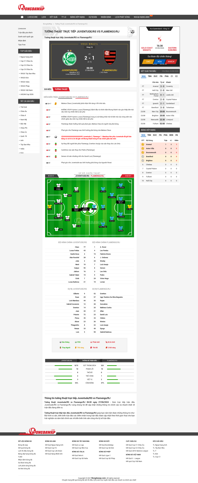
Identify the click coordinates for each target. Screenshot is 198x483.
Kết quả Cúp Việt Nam (134, 461)
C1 (172, 76)
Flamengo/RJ (109, 70)
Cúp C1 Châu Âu (26, 61)
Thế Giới (23, 107)
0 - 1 (162, 95)
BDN (171, 135)
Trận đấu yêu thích (25, 33)
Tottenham (170, 107)
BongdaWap (47, 24)
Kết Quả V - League (133, 458)
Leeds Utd (169, 95)
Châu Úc (23, 132)
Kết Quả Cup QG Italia (80, 458)
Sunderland (170, 103)
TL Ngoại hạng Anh (160, 445)
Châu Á (23, 115)
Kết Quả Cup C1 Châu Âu (135, 445)
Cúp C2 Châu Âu (26, 65)
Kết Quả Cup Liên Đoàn (53, 451)
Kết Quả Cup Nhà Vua (80, 448)
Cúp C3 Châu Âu (26, 69)
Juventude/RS (69, 70)
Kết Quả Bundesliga (106, 445)
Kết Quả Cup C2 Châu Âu (135, 448)
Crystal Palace (171, 99)
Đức (22, 153)
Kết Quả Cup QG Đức (106, 448)
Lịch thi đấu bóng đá (25, 451)
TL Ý (154, 451)
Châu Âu (23, 111)
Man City (155, 112)
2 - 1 (162, 103)
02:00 (162, 124)
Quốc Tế (23, 136)
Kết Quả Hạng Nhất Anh (53, 454)
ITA (161, 76)
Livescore (33, 17)
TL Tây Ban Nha (158, 448)
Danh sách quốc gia (25, 37)
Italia (22, 149)
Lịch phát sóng (122, 17)
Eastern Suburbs (172, 49)
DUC (155, 76)
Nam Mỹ (23, 120)
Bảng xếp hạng (77, 17)
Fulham (155, 124)
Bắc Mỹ (23, 124)
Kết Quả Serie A (77, 455)
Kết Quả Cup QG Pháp (107, 458)
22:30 (162, 120)
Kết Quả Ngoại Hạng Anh (54, 445)
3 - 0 (162, 86)
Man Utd (169, 90)
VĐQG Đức (24, 78)
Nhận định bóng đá (25, 460)
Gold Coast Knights (147, 49)
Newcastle (154, 120)
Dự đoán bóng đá (24, 463)
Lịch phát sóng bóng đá (27, 466)
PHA (167, 76)
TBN (150, 76)
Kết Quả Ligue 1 (105, 455)
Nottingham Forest (154, 95)
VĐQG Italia (24, 82)
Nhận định (106, 17)
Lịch (44, 17)
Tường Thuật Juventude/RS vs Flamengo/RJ (71, 24)
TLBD (20, 457)
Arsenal (155, 86)
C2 (176, 76)
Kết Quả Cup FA (51, 448)
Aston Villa (170, 116)
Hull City (155, 90)
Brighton (155, 116)
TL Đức (155, 454)
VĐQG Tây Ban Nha (27, 74)
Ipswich (155, 103)
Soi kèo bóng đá (24, 469)
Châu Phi (23, 128)
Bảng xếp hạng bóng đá (27, 454)
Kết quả (53, 17)
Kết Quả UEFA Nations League (137, 451)
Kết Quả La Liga (78, 445)
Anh (21, 140)
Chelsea (169, 124)
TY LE (63, 17)
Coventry (169, 86)
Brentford (155, 107)
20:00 (162, 112)
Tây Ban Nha (25, 145)
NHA (144, 76)
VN (176, 135)
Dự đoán (93, 17)
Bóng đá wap (23, 445)
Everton (155, 99)
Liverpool (169, 120)
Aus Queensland (156, 29)
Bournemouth (171, 112)
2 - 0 (162, 90)
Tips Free (21, 45)
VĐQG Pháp (24, 86)
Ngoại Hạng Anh (142, 17)
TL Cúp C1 (157, 457)
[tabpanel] (160, 47)
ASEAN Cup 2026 (26, 94)
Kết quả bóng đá (24, 448)
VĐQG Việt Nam (26, 90)
